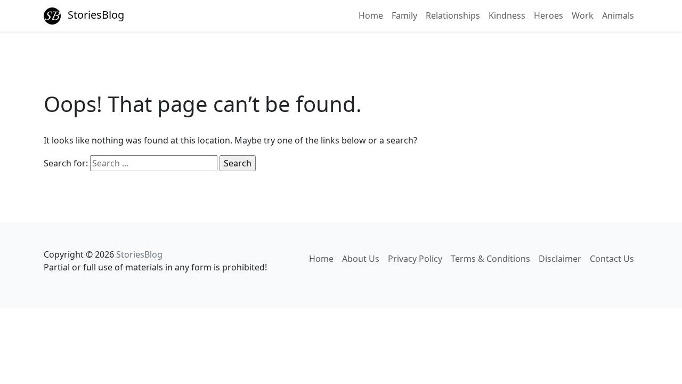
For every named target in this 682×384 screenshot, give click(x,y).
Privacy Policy (415, 259)
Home (371, 15)
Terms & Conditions (490, 259)
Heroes (548, 15)
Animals (618, 15)
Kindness (507, 15)
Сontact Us (612, 259)
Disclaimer (560, 259)
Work (583, 15)
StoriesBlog (94, 14)
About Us (360, 259)
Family (404, 15)
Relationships (453, 15)
